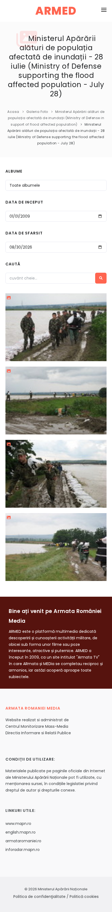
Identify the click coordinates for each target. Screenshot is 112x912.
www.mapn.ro (18, 823)
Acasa (13, 111)
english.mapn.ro (20, 832)
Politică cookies (84, 896)
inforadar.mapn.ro (22, 849)
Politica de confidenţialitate (39, 896)
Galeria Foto (37, 111)
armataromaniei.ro (23, 841)
